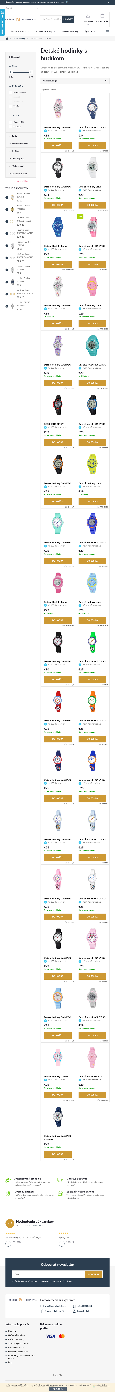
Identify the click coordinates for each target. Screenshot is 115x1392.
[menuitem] (19, 31)
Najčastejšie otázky (16, 1335)
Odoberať (93, 1274)
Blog (10, 1362)
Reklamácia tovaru (16, 1347)
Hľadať (68, 19)
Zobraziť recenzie (36, 1225)
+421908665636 (84, 1306)
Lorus (16, 127)
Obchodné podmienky (17, 1351)
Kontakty (9, 8)
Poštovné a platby (16, 1339)
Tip (15, 106)
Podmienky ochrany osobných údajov (21, 1357)
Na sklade (19, 92)
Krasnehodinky (83, 1311)
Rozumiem (58, 1389)
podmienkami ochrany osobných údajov (55, 1281)
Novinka (17, 101)
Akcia (16, 97)
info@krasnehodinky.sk (55, 1306)
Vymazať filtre (22, 181)
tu (106, 1385)
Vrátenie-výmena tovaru (18, 1343)
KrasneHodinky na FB (54, 1311)
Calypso (18, 122)
